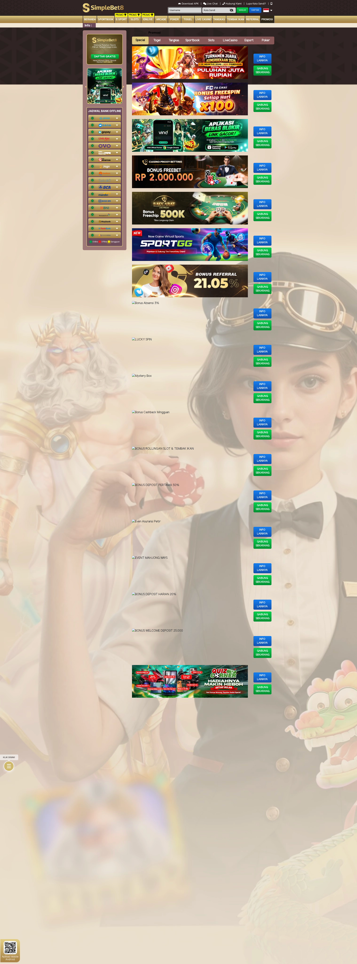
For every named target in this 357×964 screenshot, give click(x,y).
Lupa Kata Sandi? (256, 3)
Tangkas (219, 19)
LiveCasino (230, 40)
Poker (174, 19)
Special (140, 40)
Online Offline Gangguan (106, 241)
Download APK (190, 3)
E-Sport (121, 19)
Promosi (267, 19)
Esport (249, 40)
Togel (156, 40)
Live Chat (212, 3)
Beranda (90, 19)
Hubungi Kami (233, 3)
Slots (135, 19)
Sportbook (105, 19)
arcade (161, 19)
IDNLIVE (148, 19)
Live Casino (203, 19)
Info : (88, 25)
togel (188, 19)
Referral (252, 19)
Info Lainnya (262, 58)
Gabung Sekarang (262, 70)
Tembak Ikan (235, 19)
